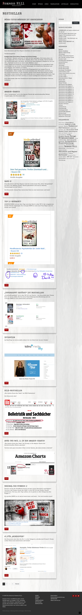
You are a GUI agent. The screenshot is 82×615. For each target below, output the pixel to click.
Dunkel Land (62, 59)
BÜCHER (40, 4)
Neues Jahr (62, 79)
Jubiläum (61, 65)
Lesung (76, 138)
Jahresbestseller (62, 134)
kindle (69, 134)
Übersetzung (62, 108)
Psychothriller (70, 144)
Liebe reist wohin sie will (67, 73)
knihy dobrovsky (64, 67)
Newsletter (62, 81)
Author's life (70, 124)
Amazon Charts (62, 122)
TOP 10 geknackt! (12, 202)
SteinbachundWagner (63, 153)
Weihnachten (62, 113)
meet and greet (71, 140)
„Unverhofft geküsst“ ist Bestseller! (24, 293)
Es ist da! (62, 32)
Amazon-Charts (12, 92)
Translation (62, 106)
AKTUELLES (64, 4)
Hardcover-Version (47, 78)
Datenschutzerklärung (57, 597)
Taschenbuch (24, 78)
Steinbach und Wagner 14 (66, 94)
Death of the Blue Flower (66, 55)
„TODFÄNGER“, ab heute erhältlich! (69, 30)
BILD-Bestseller (13, 391)
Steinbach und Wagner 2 (66, 95)
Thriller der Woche (72, 155)
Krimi (73, 136)
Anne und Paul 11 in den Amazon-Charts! (24, 441)
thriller (63, 155)
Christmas (62, 54)
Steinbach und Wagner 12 (66, 91)
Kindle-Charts (64, 136)
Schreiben (62, 148)
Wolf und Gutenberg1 (71, 158)
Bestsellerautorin (16, 5)
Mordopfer (61, 141)
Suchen (76, 22)
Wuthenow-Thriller (65, 116)
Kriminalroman (66, 138)
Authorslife (61, 126)
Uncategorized (63, 110)
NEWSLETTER (74, 4)
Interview (9, 337)
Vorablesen (75, 156)
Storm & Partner (63, 103)
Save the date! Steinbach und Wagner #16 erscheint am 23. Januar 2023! (67, 35)
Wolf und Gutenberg (64, 114)
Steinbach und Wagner (65, 84)
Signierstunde (63, 150)
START (34, 4)
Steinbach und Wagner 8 (66, 100)
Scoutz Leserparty (70, 148)
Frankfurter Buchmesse (66, 60)
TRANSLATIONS (54, 4)
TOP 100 (69, 156)
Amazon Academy (63, 51)
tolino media (62, 156)
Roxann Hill (14, 3)
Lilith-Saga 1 (63, 76)
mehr (6, 84)
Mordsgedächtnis (71, 141)
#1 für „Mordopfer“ (14, 537)
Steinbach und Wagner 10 (66, 87)
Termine (70, 153)
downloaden (11, 78)
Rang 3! (8, 181)
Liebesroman (62, 140)
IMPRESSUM (54, 598)
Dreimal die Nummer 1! (15, 486)
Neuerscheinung (66, 143)
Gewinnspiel (73, 131)
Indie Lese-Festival (63, 133)
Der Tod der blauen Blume (66, 57)
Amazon (61, 49)
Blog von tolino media (16, 340)
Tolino (61, 105)
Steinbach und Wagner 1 (66, 86)
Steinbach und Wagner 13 (66, 92)
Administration (55, 600)
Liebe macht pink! (64, 71)
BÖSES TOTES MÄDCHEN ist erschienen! (23, 20)
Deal (65, 129)
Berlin (66, 126)
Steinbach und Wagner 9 (66, 102)
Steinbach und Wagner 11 (66, 89)
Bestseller (73, 126)
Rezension (61, 146)
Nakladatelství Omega (65, 78)
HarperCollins (63, 62)
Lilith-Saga (62, 75)
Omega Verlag (62, 83)
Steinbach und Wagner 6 (66, 97)
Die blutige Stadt (72, 129)
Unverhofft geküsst (64, 111)
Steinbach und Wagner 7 (66, 98)
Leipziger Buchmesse (65, 70)
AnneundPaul (69, 122)
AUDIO (46, 4)
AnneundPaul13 (62, 124)
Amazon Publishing (64, 52)
